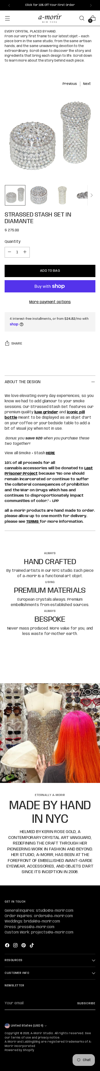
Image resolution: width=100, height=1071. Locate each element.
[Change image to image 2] (38, 195)
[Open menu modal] (7, 18)
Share (16, 343)
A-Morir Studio (42, 1033)
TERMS (33, 521)
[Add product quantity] (24, 252)
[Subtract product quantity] (9, 252)
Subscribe (86, 1003)
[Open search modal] (81, 18)
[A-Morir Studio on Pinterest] (24, 946)
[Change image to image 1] (15, 195)
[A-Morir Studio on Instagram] (16, 946)
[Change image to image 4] (86, 195)
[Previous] (9, 5)
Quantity (12, 242)
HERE (50, 453)
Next (87, 84)
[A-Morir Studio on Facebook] (8, 946)
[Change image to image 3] (62, 195)
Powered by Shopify (19, 1050)
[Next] (90, 5)
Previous (70, 84)
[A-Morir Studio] (50, 18)
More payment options (50, 302)
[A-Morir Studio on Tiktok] (32, 946)
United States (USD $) (27, 1025)
